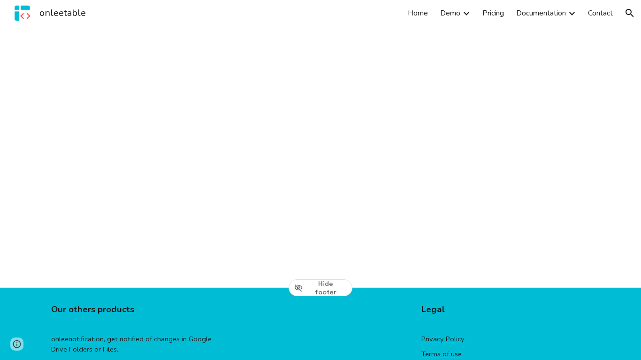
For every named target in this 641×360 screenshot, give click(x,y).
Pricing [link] (493, 13)
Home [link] (418, 13)
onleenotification (77, 339)
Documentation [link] (541, 13)
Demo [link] (450, 13)
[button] (629, 13)
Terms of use (441, 354)
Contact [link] (600, 13)
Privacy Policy (443, 339)
